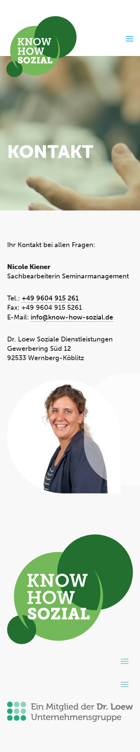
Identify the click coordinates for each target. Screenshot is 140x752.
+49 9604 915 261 (50, 298)
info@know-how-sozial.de (72, 317)
